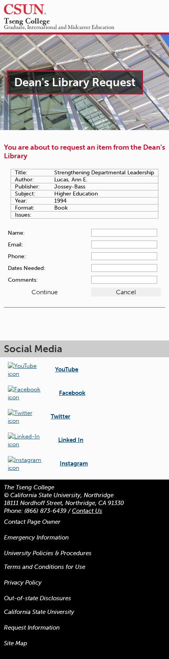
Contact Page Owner (32, 521)
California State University (39, 612)
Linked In (70, 440)
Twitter (60, 416)
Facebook (72, 392)
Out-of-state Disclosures (37, 598)
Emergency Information (36, 537)
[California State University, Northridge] (36, 9)
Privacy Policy (23, 582)
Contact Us (87, 510)
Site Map (15, 643)
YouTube (66, 369)
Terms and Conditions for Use (44, 566)
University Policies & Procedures (48, 553)
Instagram (74, 463)
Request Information (32, 627)
